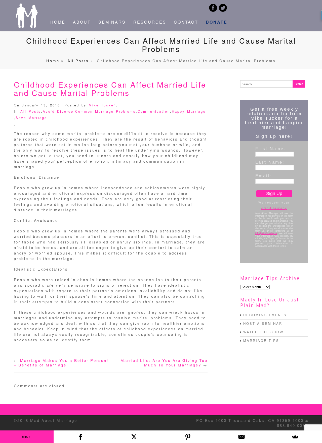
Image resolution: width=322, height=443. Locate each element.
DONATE (216, 22)
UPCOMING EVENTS (265, 314)
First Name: (270, 148)
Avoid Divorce (58, 111)
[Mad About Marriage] (26, 26)
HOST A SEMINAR (262, 323)
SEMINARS (112, 22)
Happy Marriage (189, 111)
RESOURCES (149, 22)
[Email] (241, 436)
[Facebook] (80, 436)
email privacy (274, 208)
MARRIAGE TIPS (261, 340)
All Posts (78, 60)
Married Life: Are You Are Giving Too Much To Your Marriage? (164, 362)
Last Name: (270, 162)
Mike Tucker (102, 105)
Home (52, 60)
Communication (154, 111)
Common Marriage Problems (105, 111)
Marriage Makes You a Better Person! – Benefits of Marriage (61, 362)
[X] (134, 436)
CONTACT (186, 22)
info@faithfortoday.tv (266, 233)
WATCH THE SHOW (263, 332)
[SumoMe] (295, 436)
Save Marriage (31, 117)
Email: (263, 175)
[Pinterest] (188, 436)
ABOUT (82, 22)
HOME (57, 22)
